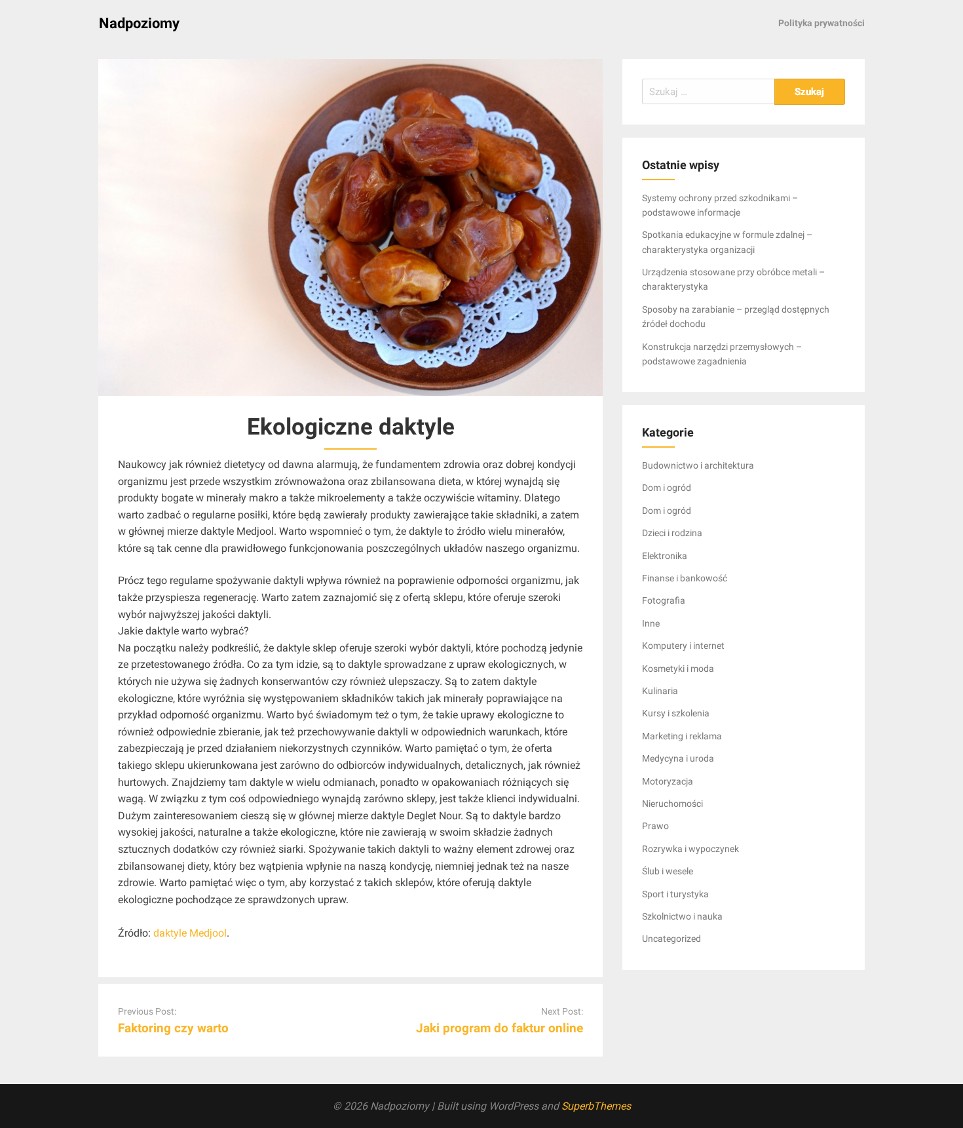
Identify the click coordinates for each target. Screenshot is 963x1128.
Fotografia (663, 600)
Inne (651, 623)
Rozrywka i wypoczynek (690, 849)
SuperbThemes (596, 1106)
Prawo (655, 826)
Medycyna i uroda (678, 758)
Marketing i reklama (682, 736)
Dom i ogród (666, 487)
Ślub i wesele (667, 871)
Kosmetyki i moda (678, 668)
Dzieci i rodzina (672, 533)
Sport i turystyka (675, 894)
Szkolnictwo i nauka (682, 916)
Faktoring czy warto (173, 1028)
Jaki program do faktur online (499, 1028)
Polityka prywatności (821, 23)
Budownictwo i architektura (698, 465)
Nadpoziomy (139, 23)
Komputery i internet (683, 645)
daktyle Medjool (190, 933)
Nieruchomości (672, 803)
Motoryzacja (667, 781)
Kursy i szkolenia (675, 713)
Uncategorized (671, 938)
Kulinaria (660, 691)
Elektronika (664, 556)
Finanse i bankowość (684, 578)
